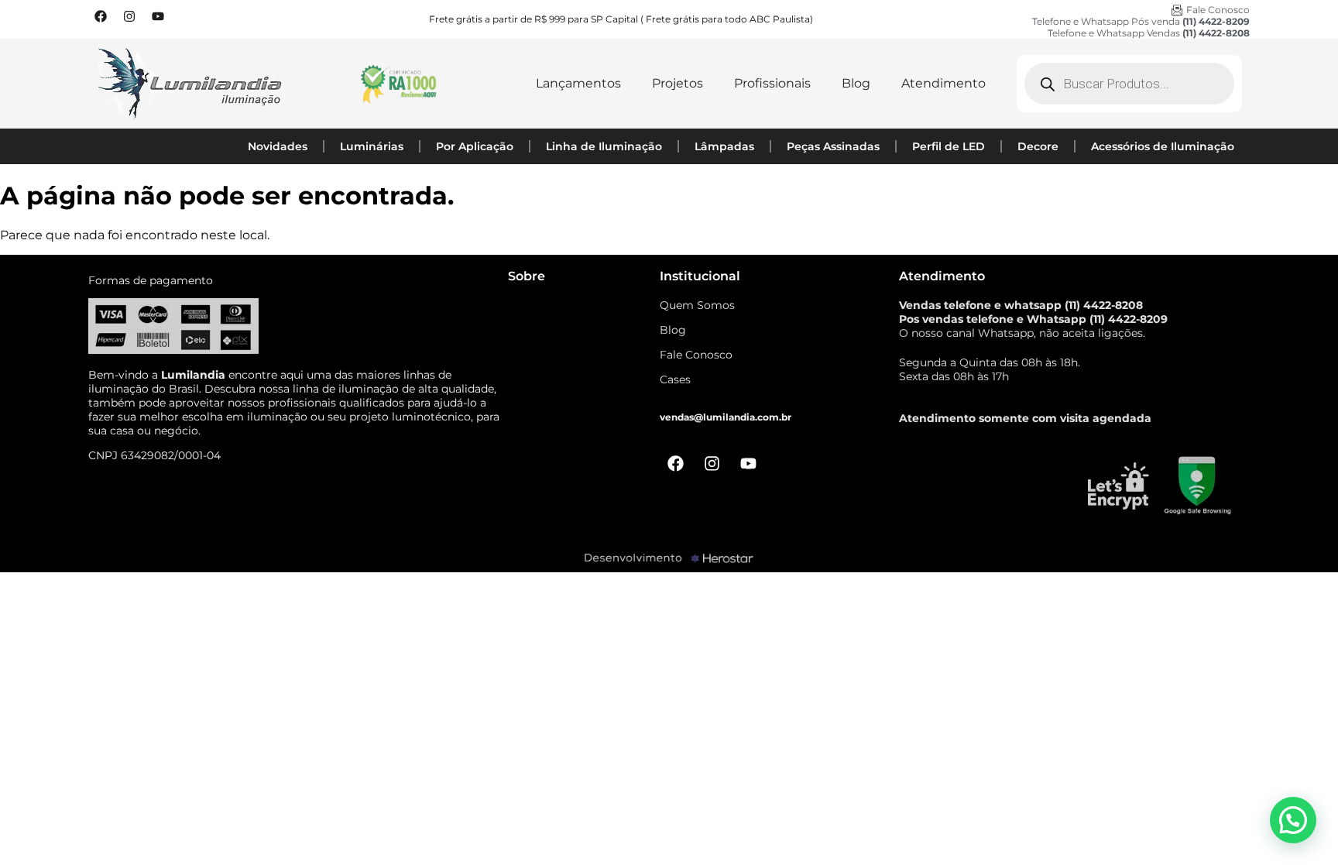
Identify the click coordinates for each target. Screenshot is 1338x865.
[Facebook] (100, 16)
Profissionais (772, 83)
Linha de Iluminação (604, 146)
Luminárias (371, 146)
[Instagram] (129, 16)
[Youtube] (158, 16)
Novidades (277, 146)
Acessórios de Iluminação (1162, 146)
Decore (1037, 146)
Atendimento (943, 83)
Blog (856, 83)
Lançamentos (578, 83)
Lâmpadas (724, 146)
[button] (1293, 820)
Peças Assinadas (833, 146)
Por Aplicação (474, 146)
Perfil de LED (948, 146)
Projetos (677, 83)
